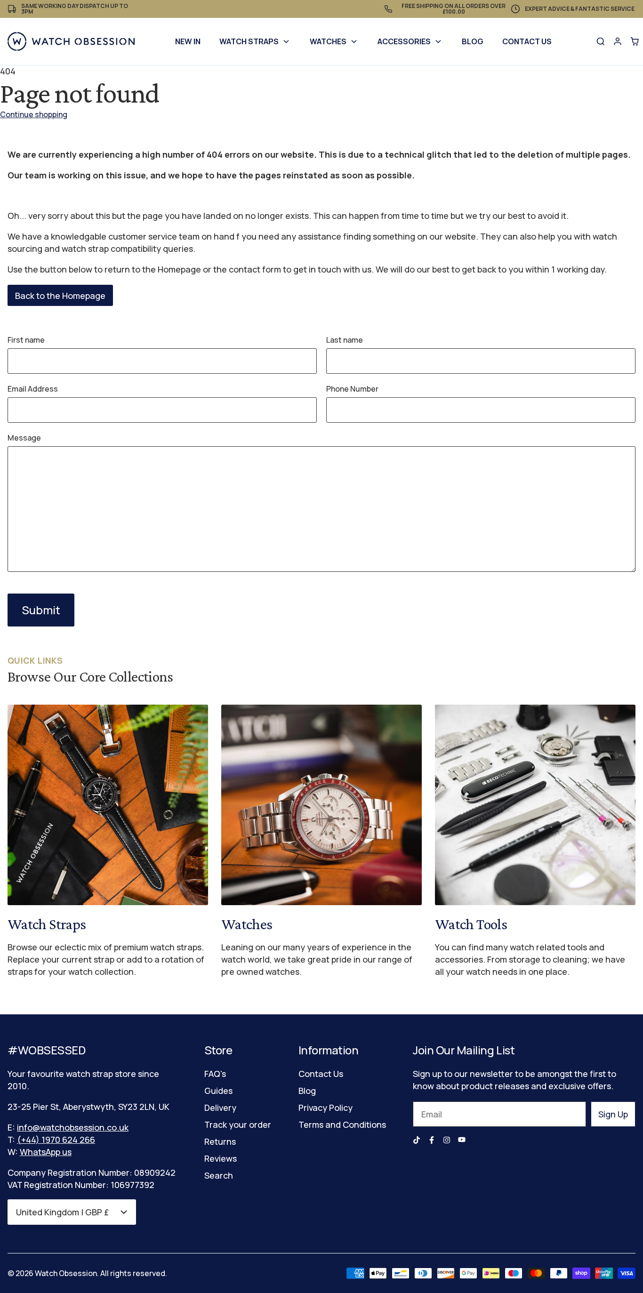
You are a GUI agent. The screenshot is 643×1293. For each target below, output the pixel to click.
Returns (220, 1141)
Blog (472, 41)
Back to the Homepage (60, 295)
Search (218, 1175)
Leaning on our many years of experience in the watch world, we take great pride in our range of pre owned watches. (316, 959)
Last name (344, 340)
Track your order (237, 1124)
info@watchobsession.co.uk (73, 1127)
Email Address (33, 389)
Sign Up (613, 1114)
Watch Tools (471, 924)
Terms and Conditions (342, 1124)
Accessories (404, 41)
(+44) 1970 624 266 (56, 1139)
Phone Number (352, 389)
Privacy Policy (325, 1107)
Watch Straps (249, 41)
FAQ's (215, 1073)
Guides (218, 1090)
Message (24, 438)
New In (188, 41)
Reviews (220, 1158)
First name (26, 340)
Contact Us (527, 41)
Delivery (220, 1107)
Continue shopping (33, 114)
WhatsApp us (46, 1151)
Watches (328, 41)
